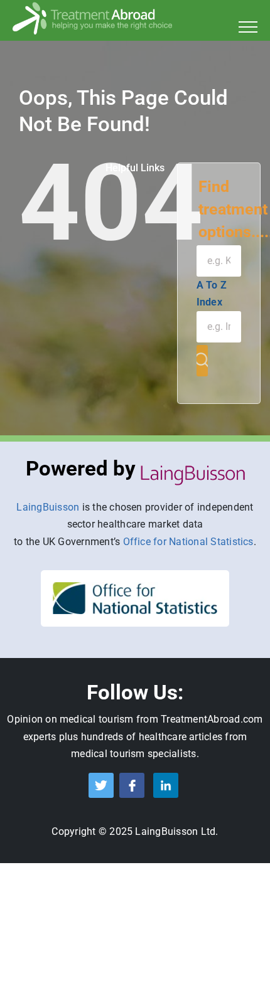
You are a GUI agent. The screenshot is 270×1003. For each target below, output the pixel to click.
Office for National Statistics (188, 542)
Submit (202, 360)
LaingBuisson (47, 507)
